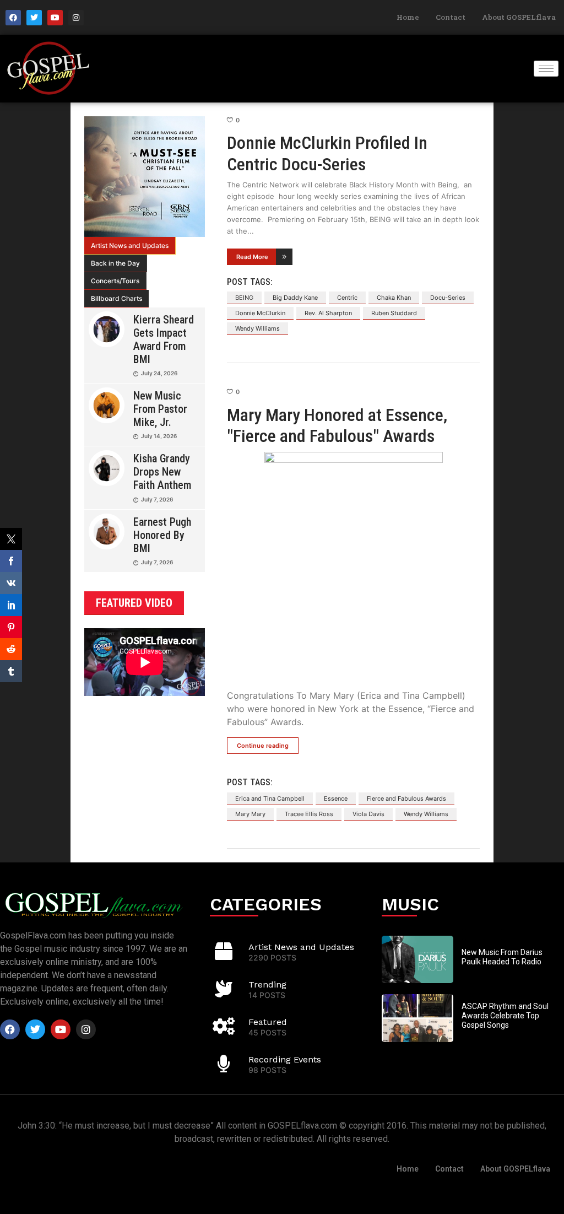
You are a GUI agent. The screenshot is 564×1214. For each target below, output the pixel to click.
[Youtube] (55, 17)
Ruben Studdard (394, 313)
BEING (244, 297)
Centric (347, 297)
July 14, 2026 (159, 436)
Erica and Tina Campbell (270, 798)
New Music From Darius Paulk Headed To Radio (502, 957)
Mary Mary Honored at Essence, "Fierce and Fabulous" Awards (337, 425)
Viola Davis (368, 814)
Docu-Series (447, 297)
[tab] (130, 246)
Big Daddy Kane (295, 297)
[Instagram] (76, 17)
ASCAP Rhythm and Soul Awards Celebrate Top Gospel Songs (505, 1015)
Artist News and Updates (130, 245)
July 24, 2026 (159, 373)
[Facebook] (13, 17)
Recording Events (284, 1059)
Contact (450, 17)
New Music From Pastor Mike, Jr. (160, 409)
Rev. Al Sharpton (328, 313)
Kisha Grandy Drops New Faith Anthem (162, 472)
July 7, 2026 (157, 499)
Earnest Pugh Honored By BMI (162, 535)
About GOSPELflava (519, 17)
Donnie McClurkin (260, 313)
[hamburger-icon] (546, 69)
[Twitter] (34, 17)
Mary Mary (250, 814)
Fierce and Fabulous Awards (406, 798)
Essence (336, 798)
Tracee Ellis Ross (309, 814)
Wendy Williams (257, 328)
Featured (267, 1022)
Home (408, 17)
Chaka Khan (394, 297)
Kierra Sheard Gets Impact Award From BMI (163, 339)
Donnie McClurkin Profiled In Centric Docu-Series (327, 153)
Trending (267, 984)
